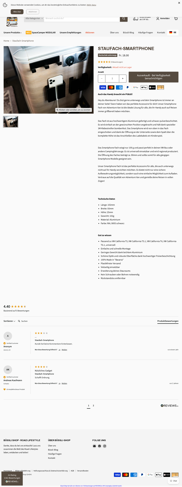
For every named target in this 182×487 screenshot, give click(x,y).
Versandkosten (82, 471)
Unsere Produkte (12, 32)
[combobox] (172, 32)
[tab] (167, 322)
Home (6, 41)
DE (175, 32)
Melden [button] (64, 350)
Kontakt (161, 32)
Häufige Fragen (145, 32)
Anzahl (101, 72)
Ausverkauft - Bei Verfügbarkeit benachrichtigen (153, 77)
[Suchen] (124, 18)
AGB (72, 471)
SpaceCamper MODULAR (43, 32)
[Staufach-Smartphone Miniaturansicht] (10, 121)
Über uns (114, 32)
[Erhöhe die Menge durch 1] (122, 78)
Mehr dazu (91, 5)
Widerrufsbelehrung (22, 471)
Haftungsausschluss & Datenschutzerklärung (51, 471)
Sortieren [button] (8, 321)
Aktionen (89, 32)
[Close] (179, 2)
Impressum (8, 471)
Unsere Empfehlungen (70, 32)
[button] (138, 62)
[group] (18, 306)
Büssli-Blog (128, 32)
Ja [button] (59, 350)
